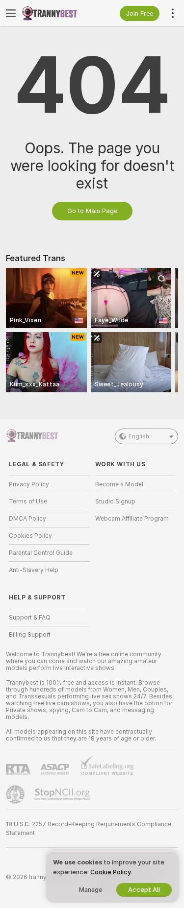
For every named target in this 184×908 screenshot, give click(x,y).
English (139, 436)
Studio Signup (115, 501)
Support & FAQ (30, 617)
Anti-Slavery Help (33, 570)
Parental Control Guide (41, 553)
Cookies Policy (30, 535)
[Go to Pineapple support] (16, 794)
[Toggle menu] (11, 13)
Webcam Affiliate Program (132, 518)
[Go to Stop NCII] (63, 794)
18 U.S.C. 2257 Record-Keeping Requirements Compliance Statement (88, 828)
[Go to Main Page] (57, 13)
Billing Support (30, 634)
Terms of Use (28, 501)
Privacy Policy (29, 484)
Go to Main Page (92, 211)
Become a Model (119, 484)
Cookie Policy (110, 872)
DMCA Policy (27, 518)
